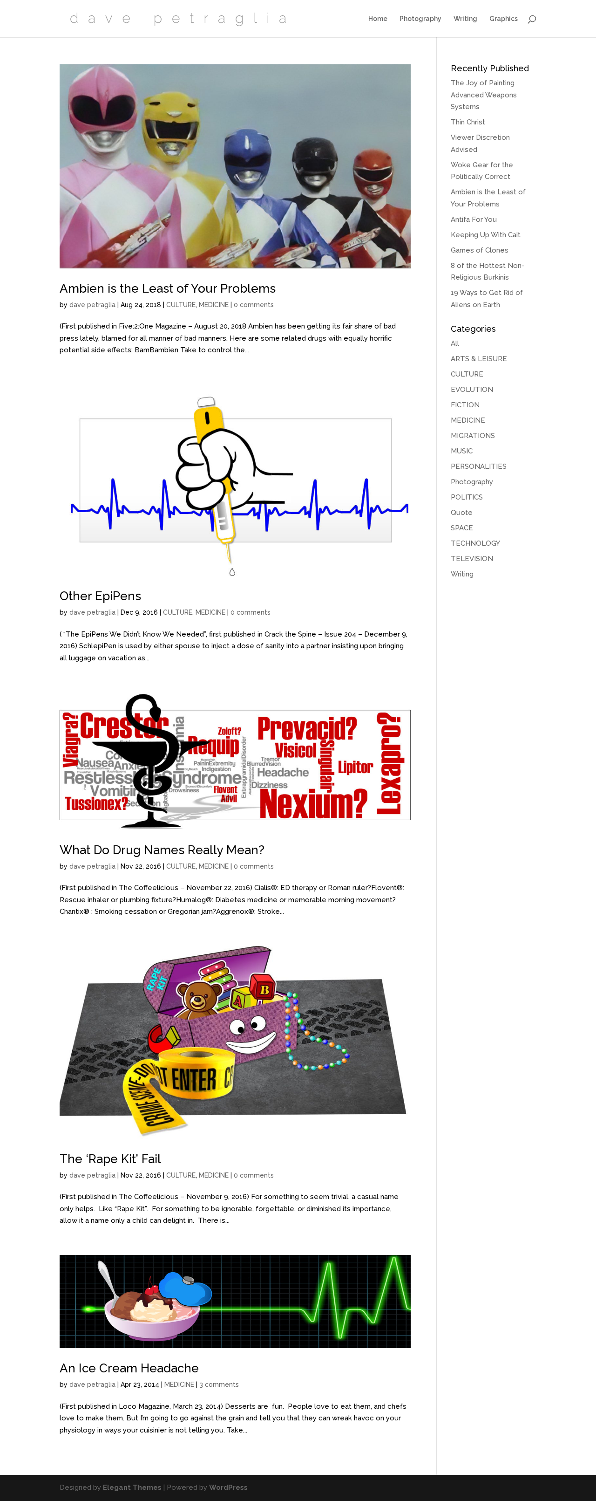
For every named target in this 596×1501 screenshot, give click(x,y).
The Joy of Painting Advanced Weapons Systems (484, 95)
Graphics (503, 18)
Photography (420, 18)
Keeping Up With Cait (486, 235)
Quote (462, 512)
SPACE (462, 528)
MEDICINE (214, 304)
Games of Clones (479, 250)
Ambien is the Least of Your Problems (168, 288)
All (455, 343)
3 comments (219, 1384)
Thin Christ (468, 122)
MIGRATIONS (473, 436)
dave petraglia (92, 304)
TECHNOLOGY (475, 543)
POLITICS (467, 497)
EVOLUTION (472, 389)
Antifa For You (474, 219)
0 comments (254, 304)
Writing (465, 18)
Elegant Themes (132, 1487)
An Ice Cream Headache (129, 1368)
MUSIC (462, 451)
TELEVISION (472, 559)
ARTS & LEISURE (479, 359)
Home (377, 18)
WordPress (228, 1487)
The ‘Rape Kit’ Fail (110, 1159)
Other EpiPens (100, 596)
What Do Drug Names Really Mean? (162, 850)
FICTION (465, 405)
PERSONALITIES (479, 466)
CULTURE (181, 304)
